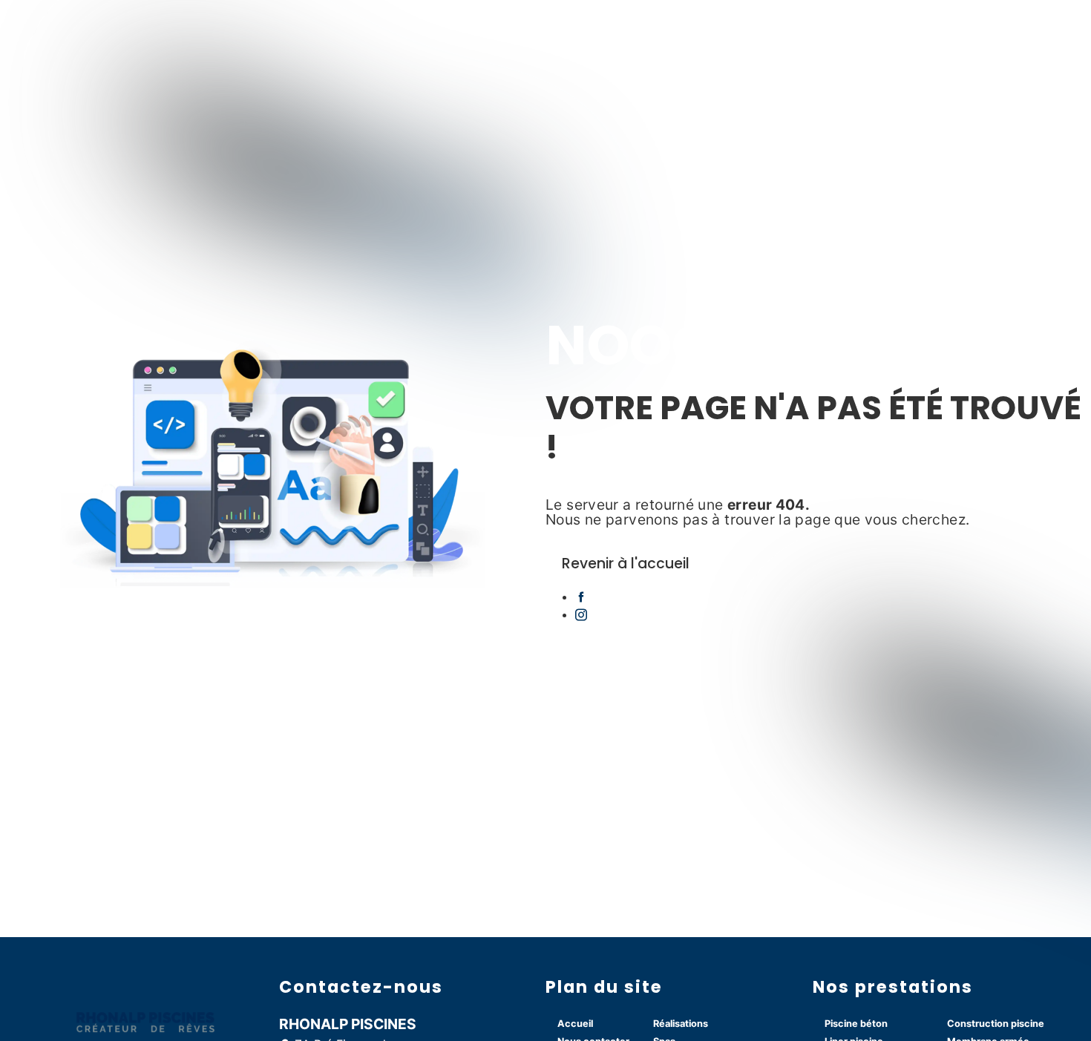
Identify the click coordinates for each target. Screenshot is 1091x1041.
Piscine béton (856, 1023)
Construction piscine (995, 1023)
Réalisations (680, 1023)
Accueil (575, 1023)
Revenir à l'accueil (625, 564)
